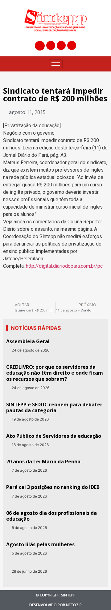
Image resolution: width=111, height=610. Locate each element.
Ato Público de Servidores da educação (53, 436)
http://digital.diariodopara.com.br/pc (64, 266)
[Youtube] (71, 45)
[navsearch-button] (40, 46)
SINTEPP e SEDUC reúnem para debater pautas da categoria (54, 407)
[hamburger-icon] (56, 63)
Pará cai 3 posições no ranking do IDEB (53, 487)
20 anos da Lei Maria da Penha (43, 461)
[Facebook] (50, 45)
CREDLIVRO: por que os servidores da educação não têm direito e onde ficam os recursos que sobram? (54, 373)
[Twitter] (61, 45)
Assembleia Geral (28, 341)
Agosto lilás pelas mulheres (40, 544)
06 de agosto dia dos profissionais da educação (51, 516)
